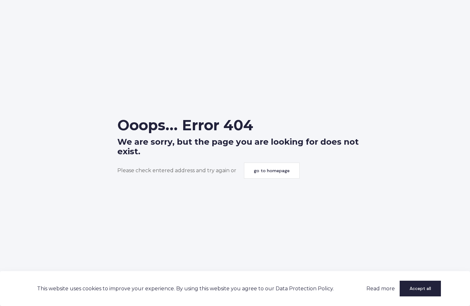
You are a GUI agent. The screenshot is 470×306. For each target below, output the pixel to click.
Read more (380, 289)
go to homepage (272, 170)
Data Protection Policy (304, 289)
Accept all (420, 288)
